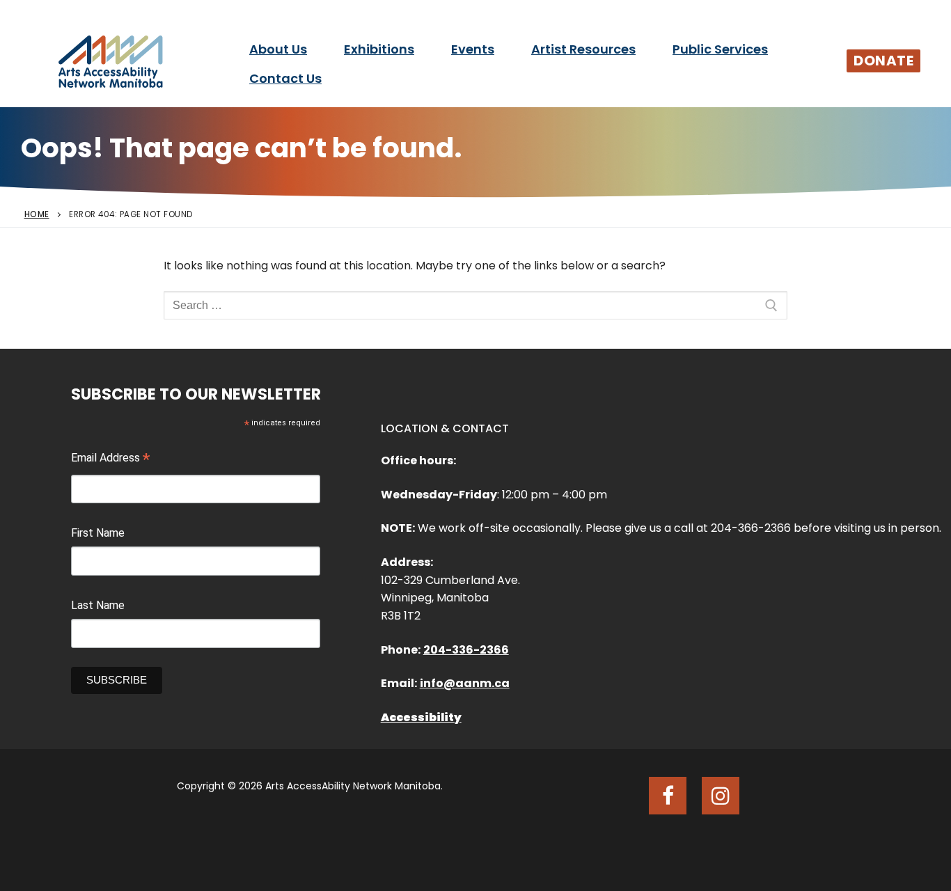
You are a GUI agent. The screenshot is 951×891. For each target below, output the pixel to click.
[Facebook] (667, 795)
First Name (98, 532)
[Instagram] (720, 795)
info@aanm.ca (465, 683)
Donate (883, 60)
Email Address (110, 459)
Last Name (98, 605)
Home (36, 214)
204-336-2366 (466, 650)
